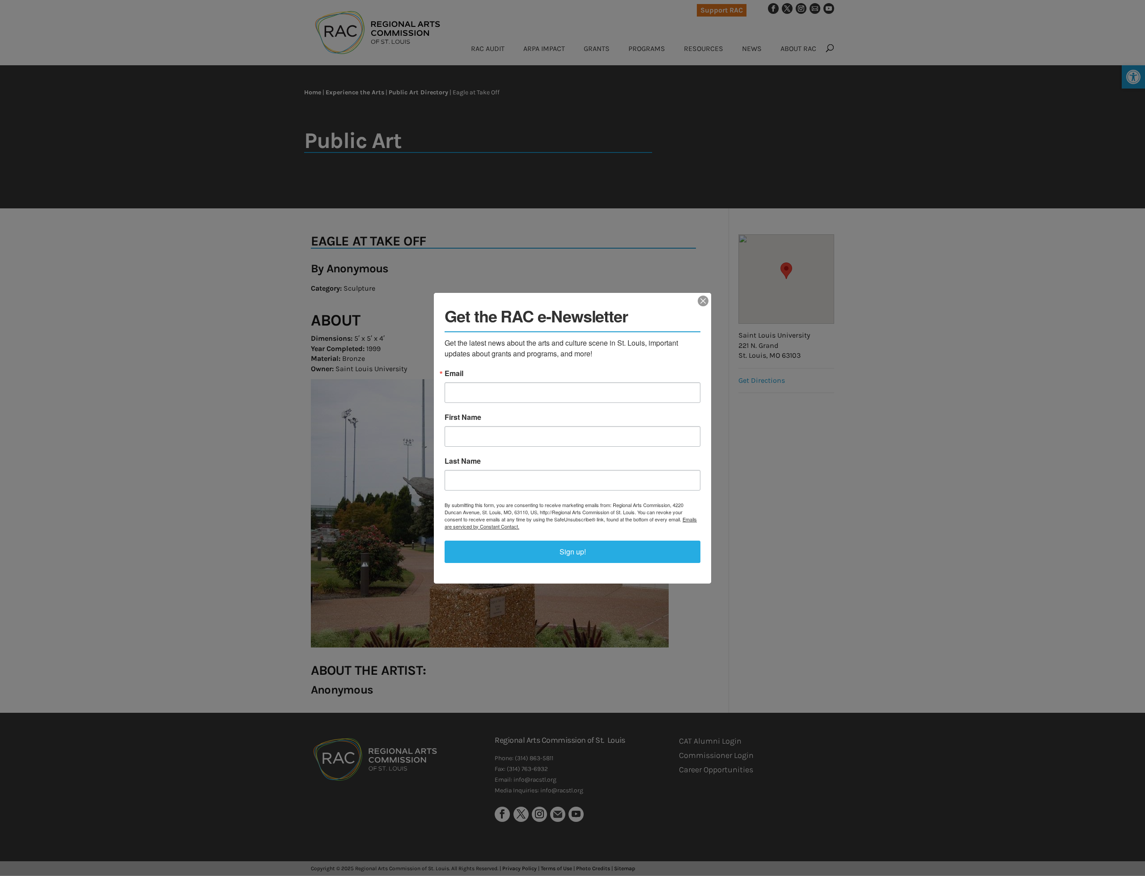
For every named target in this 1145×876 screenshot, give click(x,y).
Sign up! (573, 551)
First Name (463, 417)
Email (454, 373)
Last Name (463, 461)
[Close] (703, 301)
